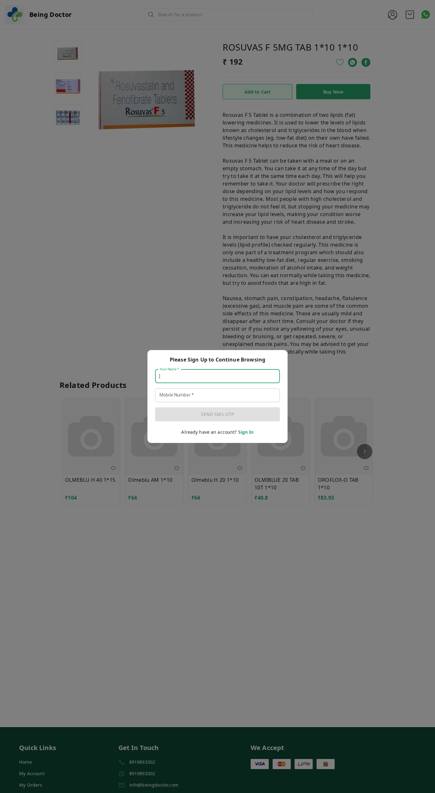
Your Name (169, 369)
